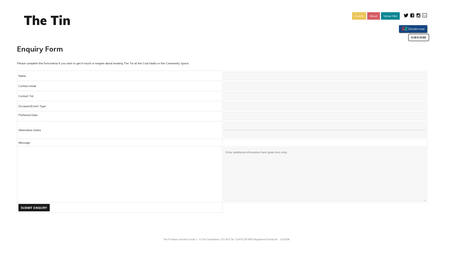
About (373, 16)
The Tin (47, 20)
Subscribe (418, 37)
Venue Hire (390, 16)
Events (359, 16)
